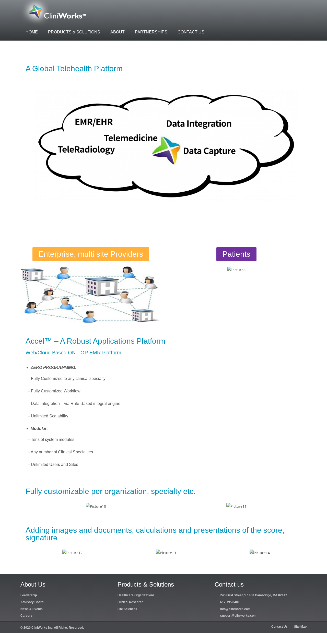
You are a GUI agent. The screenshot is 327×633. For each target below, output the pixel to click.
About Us (32, 584)
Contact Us (191, 32)
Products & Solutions (74, 32)
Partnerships (151, 32)
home (32, 32)
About (117, 32)
